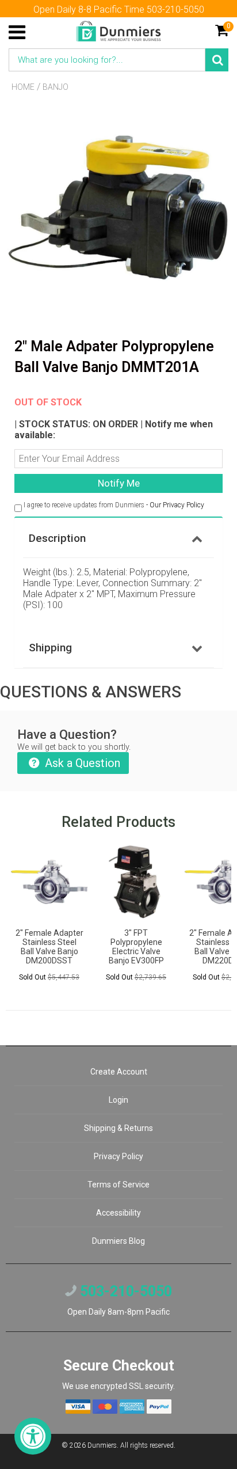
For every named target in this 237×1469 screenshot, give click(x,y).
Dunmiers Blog (118, 1241)
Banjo (55, 87)
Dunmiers (102, 1445)
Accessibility (118, 1212)
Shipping (50, 647)
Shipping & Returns (118, 1128)
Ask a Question (81, 763)
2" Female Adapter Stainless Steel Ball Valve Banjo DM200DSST (49, 946)
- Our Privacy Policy (175, 505)
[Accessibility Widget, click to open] (32, 1436)
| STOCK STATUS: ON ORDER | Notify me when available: (113, 419)
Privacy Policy (118, 1156)
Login (118, 1099)
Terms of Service (118, 1184)
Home (23, 87)
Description (57, 538)
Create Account (118, 1071)
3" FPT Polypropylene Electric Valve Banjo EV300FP (136, 946)
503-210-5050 (124, 1291)
